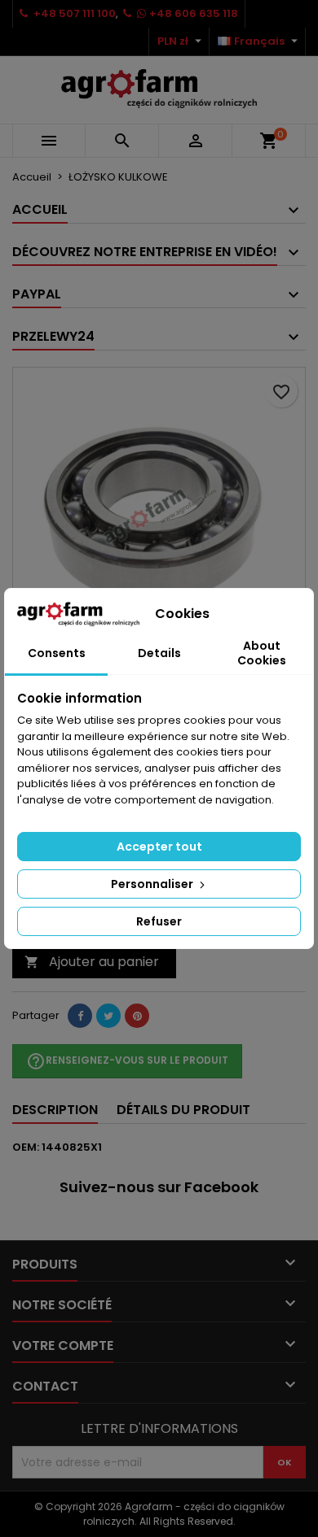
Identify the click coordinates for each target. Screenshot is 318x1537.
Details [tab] (159, 653)
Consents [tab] (57, 653)
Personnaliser (153, 884)
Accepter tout (159, 846)
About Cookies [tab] (261, 653)
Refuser (159, 921)
